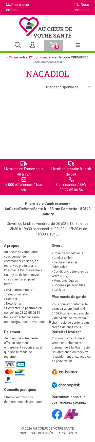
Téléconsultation (17, 294)
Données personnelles (69, 285)
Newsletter (13, 303)
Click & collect (63, 258)
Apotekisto (68, 433)
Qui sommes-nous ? (19, 290)
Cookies (59, 290)
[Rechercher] (18, 45)
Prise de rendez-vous (68, 253)
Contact (11, 299)
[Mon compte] (30, 45)
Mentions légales (65, 280)
